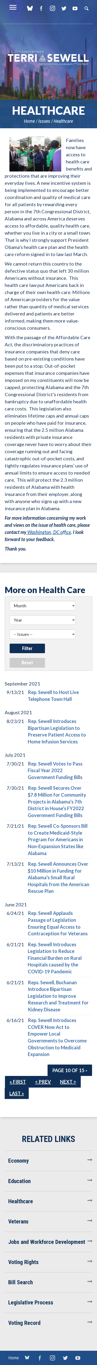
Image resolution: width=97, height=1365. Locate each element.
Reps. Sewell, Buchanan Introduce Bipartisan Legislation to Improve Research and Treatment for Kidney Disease (58, 996)
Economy (18, 1160)
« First (18, 1081)
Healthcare (63, 121)
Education (19, 1181)
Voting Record (24, 1323)
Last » (16, 1093)
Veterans (18, 1221)
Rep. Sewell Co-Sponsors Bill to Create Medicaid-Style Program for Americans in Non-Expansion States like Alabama (58, 839)
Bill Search (20, 1282)
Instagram (52, 8)
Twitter (63, 8)
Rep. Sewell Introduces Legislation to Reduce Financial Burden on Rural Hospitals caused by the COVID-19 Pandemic (55, 958)
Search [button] (86, 8)
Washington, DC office (48, 532)
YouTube (75, 8)
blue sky (29, 8)
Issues (44, 121)
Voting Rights (23, 1262)
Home (29, 121)
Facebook (41, 8)
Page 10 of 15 (68, 1070)
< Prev (43, 1081)
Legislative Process (30, 1302)
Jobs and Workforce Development (46, 1242)
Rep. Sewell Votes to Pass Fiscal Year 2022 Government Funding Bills (55, 770)
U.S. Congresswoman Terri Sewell (48, 58)
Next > (68, 1081)
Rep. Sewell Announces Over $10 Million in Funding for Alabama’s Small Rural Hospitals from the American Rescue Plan (58, 877)
